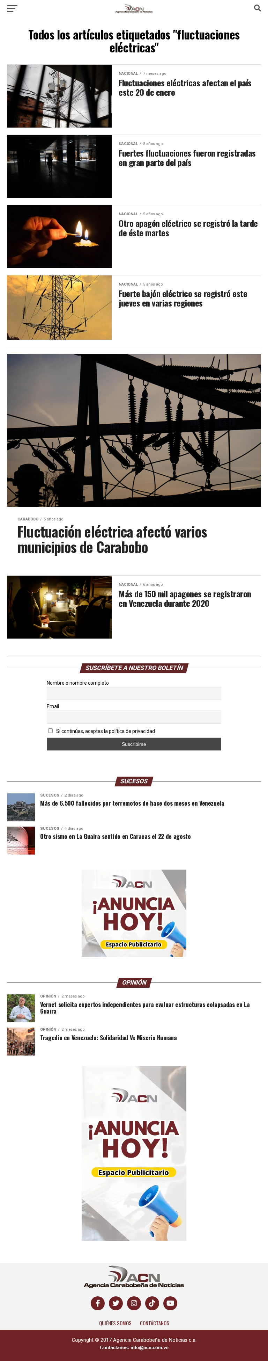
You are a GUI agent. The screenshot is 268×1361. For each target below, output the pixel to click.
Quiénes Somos (115, 1323)
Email (53, 706)
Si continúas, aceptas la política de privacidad (105, 731)
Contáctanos (154, 1323)
